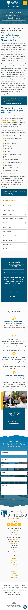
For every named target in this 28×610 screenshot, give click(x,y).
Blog (14, 567)
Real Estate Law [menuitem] (8, 249)
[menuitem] (14, 558)
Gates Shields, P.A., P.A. (13, 192)
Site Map (14, 573)
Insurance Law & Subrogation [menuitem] (12, 236)
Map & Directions (15, 539)
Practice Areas (14, 560)
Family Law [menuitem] (6, 223)
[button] (25, 3)
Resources (14, 562)
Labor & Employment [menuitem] (10, 240)
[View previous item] (10, 292)
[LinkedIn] (16, 524)
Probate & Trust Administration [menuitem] (13, 218)
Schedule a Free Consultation (14, 423)
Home (14, 558)
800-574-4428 (14, 7)
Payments (14, 577)
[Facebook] (8, 524)
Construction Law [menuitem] (8, 210)
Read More (14, 297)
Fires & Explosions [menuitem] (8, 227)
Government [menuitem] (7, 231)
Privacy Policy (14, 575)
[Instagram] (19, 524)
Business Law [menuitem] (7, 206)
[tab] (25, 205)
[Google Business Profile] (12, 524)
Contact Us (14, 571)
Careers (14, 569)
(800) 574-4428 (8, 101)
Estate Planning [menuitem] (8, 214)
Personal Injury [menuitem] (8, 244)
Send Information (14, 500)
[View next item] (17, 292)
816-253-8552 (14, 543)
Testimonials (14, 564)
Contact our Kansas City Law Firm (13, 99)
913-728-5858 (14, 530)
